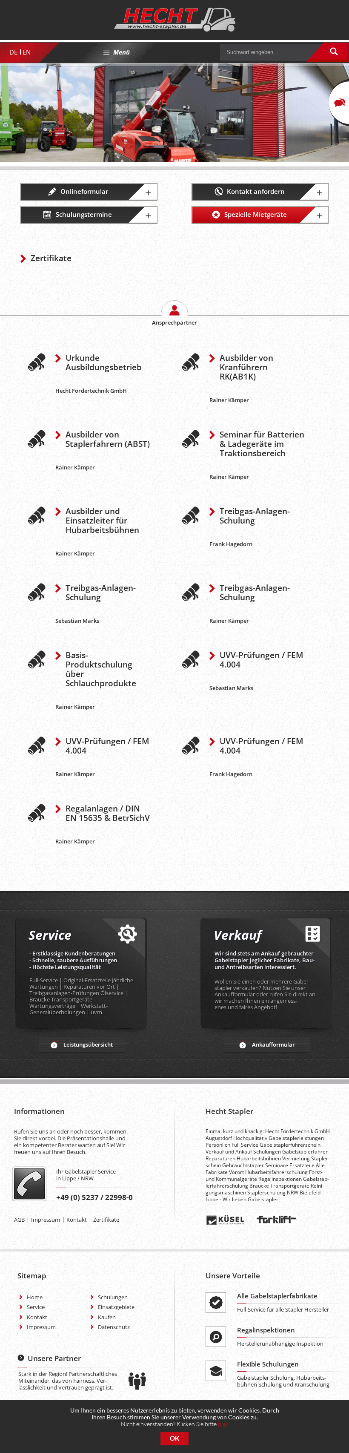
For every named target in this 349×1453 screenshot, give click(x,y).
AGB (19, 1219)
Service (36, 1306)
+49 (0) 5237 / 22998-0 (94, 1197)
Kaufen (107, 1317)
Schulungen (113, 1297)
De (13, 52)
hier (223, 1423)
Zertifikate (106, 1219)
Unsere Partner (54, 1358)
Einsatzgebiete (116, 1306)
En (27, 52)
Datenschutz (114, 1327)
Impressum (45, 1219)
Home (35, 1297)
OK (174, 1438)
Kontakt (76, 1219)
